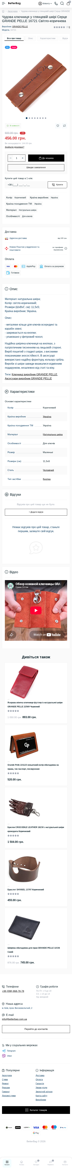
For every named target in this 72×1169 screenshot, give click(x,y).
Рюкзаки (6, 1087)
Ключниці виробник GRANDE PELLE (34, 374)
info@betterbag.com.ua (14, 1019)
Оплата (39, 1079)
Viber (9, 1056)
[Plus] (22, 158)
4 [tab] (34, 118)
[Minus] (10, 158)
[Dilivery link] (65, 248)
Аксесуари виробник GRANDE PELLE (28, 378)
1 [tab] (26, 118)
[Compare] (9, 699)
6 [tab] (40, 118)
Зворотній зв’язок (44, 1091)
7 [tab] (43, 118)
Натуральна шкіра (53, 434)
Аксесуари (13, 11)
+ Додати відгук (36, 512)
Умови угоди (41, 1087)
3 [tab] (32, 118)
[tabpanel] (36, 83)
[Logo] (14, 3)
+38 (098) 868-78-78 (13, 991)
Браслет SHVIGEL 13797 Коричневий (26, 889)
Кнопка (47, 479)
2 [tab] (29, 118)
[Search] (62, 3)
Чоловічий (48, 470)
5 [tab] (37, 118)
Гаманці (6, 1091)
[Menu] (3, 3)
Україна (47, 416)
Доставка (40, 1075)
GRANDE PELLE (20, 26)
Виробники (41, 1100)
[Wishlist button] (57, 125)
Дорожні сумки (9, 1096)
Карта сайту (41, 1096)
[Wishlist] (9, 761)
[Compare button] (64, 125)
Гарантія (40, 1083)
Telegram (11, 1051)
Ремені (5, 1083)
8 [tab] (45, 118)
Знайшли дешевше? (14, 147)
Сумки (5, 1079)
